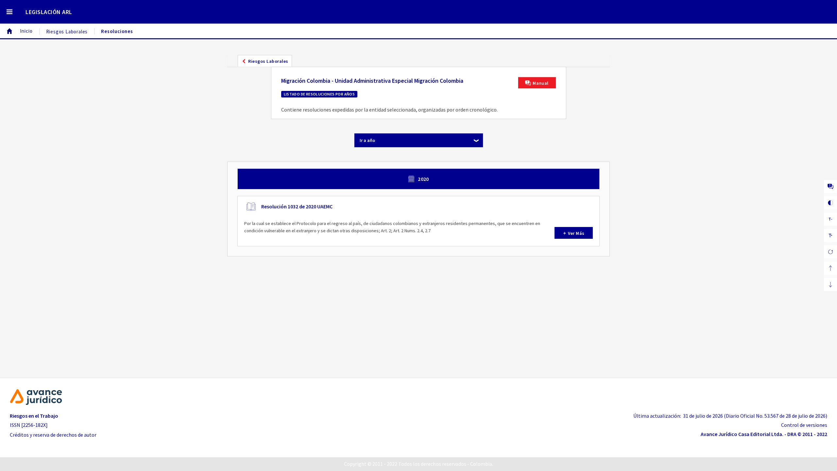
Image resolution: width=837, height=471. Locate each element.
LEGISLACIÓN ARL (49, 12)
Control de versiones (804, 425)
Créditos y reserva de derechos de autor (53, 434)
